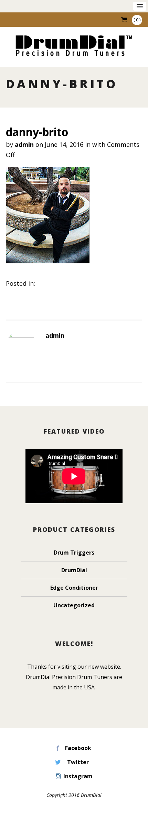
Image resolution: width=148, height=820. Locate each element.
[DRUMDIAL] (74, 46)
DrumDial (74, 570)
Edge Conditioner (74, 587)
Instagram (78, 776)
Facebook (78, 748)
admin (24, 144)
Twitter (78, 762)
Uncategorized (74, 605)
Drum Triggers (74, 552)
